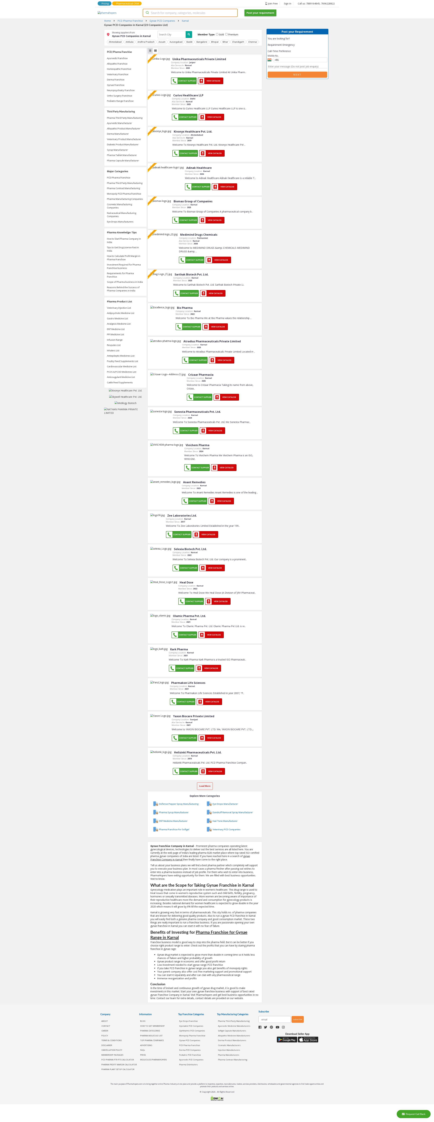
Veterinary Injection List (119, 307)
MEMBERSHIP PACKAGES (112, 1055)
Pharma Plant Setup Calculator (117, 1069)
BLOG (142, 1021)
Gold (221, 34)
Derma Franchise (115, 79)
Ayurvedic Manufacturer (119, 123)
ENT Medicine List (116, 329)
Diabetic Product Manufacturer (123, 144)
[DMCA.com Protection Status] (217, 1099)
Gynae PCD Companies (189, 1040)
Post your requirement (260, 12)
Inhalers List (113, 350)
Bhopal (215, 41)
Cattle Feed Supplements (120, 382)
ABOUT (104, 1021)
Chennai (252, 41)
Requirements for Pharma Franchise (120, 275)
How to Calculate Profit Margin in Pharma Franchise (123, 257)
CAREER (104, 1030)
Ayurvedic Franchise (117, 58)
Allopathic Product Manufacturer (123, 128)
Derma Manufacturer (118, 133)
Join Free (273, 3)
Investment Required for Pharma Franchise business (124, 266)
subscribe (297, 1019)
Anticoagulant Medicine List (121, 377)
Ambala (129, 41)
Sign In (287, 3)
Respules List (114, 345)
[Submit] (147, 13)
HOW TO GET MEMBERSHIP (152, 1026)
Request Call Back (415, 1114)
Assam (162, 41)
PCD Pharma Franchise (118, 177)
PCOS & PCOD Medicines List (121, 371)
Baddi (189, 41)
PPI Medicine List (115, 334)
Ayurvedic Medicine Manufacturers (234, 1026)
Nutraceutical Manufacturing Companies (121, 214)
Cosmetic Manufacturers (229, 1045)
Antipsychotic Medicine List (120, 313)
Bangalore (201, 41)
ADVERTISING (146, 1045)
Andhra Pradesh (145, 41)
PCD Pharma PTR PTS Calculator (117, 1059)
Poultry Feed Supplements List (122, 361)
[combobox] (190, 13)
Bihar (225, 41)
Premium (233, 34)
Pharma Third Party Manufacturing (124, 117)
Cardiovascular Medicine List (121, 366)
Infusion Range (115, 339)
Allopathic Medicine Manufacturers (234, 1035)
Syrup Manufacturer (117, 149)
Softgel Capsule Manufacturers (232, 1030)
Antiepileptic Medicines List (120, 355)
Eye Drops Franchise (188, 1021)
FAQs (142, 1050)
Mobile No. (273, 55)
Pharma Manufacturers (228, 1055)
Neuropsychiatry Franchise (121, 90)
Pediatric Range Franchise (120, 100)
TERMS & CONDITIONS (111, 1040)
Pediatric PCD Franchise (190, 1055)
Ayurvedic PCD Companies (191, 1059)
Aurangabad (176, 41)
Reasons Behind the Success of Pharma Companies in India (123, 289)
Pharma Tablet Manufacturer (122, 155)
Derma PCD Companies (189, 1050)
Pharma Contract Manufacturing (123, 188)
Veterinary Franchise (117, 74)
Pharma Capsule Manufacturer (123, 160)
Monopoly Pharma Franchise (192, 1035)
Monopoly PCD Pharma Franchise (124, 193)
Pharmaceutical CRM (127, 3)
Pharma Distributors (188, 1064)
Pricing (105, 3)
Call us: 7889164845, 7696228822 (316, 3)
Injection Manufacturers (229, 1050)
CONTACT (105, 1026)
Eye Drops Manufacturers (120, 221)
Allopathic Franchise (117, 63)
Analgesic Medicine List (119, 323)
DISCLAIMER (106, 1045)
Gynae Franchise (115, 85)
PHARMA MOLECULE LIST (151, 1035)
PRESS (143, 1055)
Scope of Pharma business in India (125, 281)
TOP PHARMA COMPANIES (152, 1040)
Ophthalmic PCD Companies (192, 1030)
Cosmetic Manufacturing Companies (119, 206)
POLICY (104, 1035)
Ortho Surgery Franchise (119, 95)
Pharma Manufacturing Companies (125, 198)
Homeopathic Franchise (119, 68)
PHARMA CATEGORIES (150, 1030)
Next (297, 74)
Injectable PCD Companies (191, 1026)
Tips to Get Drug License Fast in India (123, 249)
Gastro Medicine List (117, 318)
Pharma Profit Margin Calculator (119, 1064)
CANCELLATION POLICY (111, 1050)
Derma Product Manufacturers (232, 1040)
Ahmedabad (115, 41)
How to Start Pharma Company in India (124, 240)
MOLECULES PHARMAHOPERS (153, 1059)
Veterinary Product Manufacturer (124, 139)
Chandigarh (238, 41)
